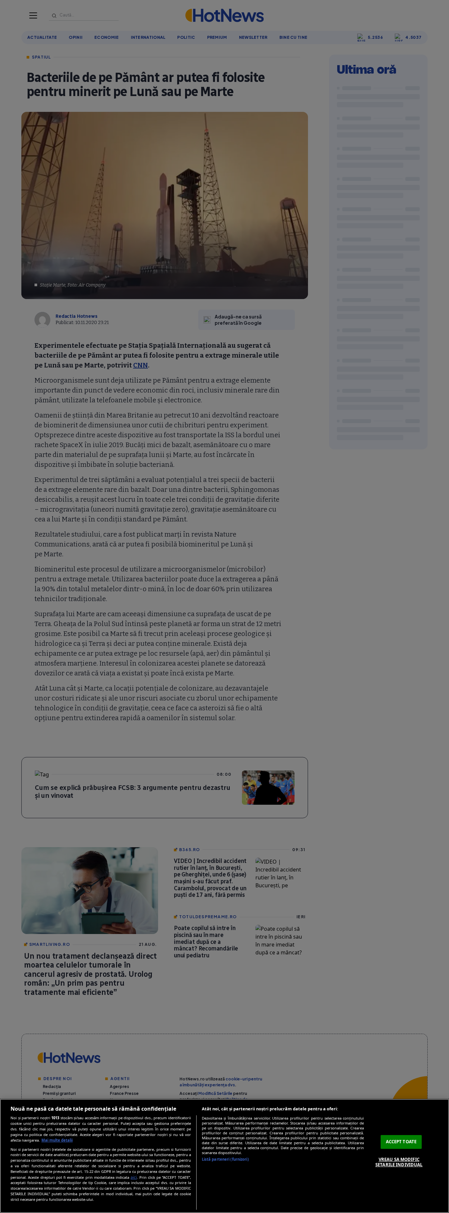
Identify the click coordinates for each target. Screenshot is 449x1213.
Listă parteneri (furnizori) (225, 1159)
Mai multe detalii (57, 1140)
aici (133, 1177)
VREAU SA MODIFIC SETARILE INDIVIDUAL (398, 1162)
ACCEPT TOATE (401, 1142)
